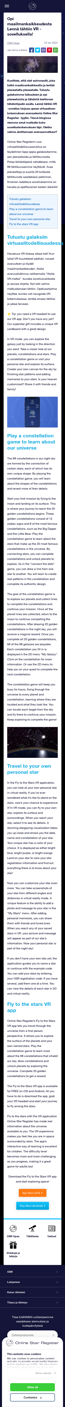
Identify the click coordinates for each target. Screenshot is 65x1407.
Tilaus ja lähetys (17, 1302)
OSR (10, 1271)
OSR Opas (13, 43)
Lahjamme (13, 1282)
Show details (43, 1373)
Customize (30, 1397)
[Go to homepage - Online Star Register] (32, 6)
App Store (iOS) (31, 1192)
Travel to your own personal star (29, 219)
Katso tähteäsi (16, 1292)
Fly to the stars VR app (23, 224)
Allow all (32, 1387)
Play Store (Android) (31, 1205)
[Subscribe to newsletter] (53, 1335)
